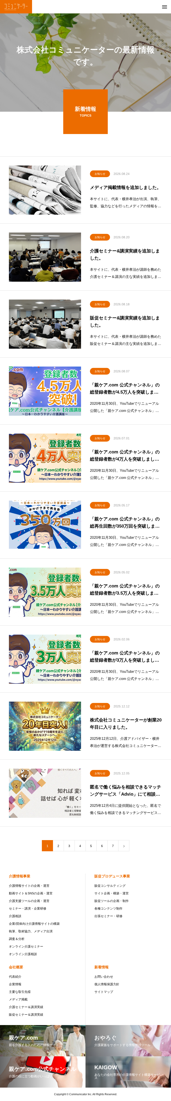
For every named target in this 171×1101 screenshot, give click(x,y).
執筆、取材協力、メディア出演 (31, 931)
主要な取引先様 (20, 992)
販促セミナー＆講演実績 (26, 1014)
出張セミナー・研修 (108, 916)
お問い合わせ (103, 976)
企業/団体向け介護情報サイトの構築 (34, 923)
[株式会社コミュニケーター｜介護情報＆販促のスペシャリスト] (16, 6)
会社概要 (16, 967)
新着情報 (101, 967)
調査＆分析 (16, 939)
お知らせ (100, 173)
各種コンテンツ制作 (108, 908)
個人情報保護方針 (106, 984)
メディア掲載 (18, 999)
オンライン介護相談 (23, 954)
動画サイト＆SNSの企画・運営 (31, 893)
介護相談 (15, 916)
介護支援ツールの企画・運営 (29, 901)
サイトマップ (103, 992)
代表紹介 (15, 976)
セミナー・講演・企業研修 (27, 908)
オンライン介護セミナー (26, 946)
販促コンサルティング (110, 885)
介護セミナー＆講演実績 (26, 1007)
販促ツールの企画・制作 (111, 901)
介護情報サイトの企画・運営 (29, 885)
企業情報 (15, 984)
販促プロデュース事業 (112, 876)
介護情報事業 (19, 876)
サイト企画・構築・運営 (111, 893)
